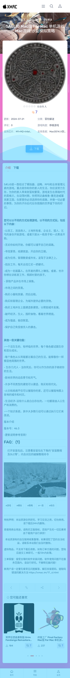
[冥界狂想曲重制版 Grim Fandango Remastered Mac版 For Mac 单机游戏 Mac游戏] (19, 618)
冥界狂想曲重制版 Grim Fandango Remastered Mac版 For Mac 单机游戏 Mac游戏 (19, 641)
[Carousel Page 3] (36, 655)
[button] (51, 6)
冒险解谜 (47, 19)
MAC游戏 (34, 19)
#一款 (41, 505)
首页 (23, 19)
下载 (36, 148)
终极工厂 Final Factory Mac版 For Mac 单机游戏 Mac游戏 (51, 640)
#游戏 (8, 505)
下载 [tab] (16, 167)
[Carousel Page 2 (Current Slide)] (32, 655)
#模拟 (19, 505)
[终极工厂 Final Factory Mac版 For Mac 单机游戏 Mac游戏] (51, 618)
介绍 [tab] (8, 167)
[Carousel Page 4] (39, 655)
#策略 (30, 505)
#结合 (52, 505)
